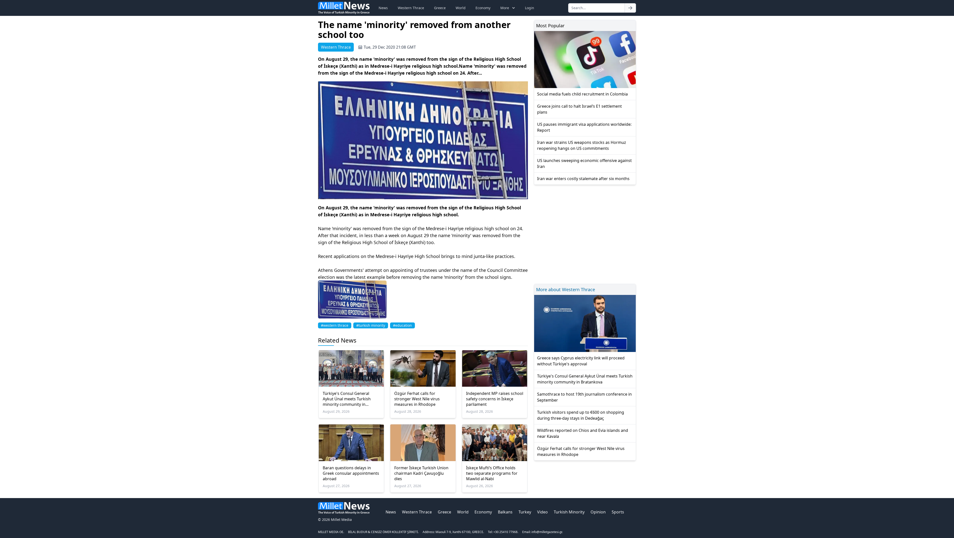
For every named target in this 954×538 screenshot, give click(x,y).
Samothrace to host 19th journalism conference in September (584, 397)
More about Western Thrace (565, 289)
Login (529, 7)
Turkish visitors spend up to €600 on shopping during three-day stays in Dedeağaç (580, 415)
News (383, 7)
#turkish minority (370, 325)
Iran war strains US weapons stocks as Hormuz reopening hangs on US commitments (581, 145)
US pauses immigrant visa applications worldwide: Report (584, 127)
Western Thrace (411, 7)
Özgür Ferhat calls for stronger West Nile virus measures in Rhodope (417, 399)
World (461, 7)
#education (402, 325)
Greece (440, 7)
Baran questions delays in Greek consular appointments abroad (351, 473)
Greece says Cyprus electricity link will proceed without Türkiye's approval (581, 361)
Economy (483, 7)
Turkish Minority (569, 512)
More (504, 7)
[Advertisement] (585, 233)
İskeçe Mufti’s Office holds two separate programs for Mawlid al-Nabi (491, 473)
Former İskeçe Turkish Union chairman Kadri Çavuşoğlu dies (421, 473)
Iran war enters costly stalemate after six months (583, 178)
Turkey (524, 512)
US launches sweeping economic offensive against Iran (584, 163)
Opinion (598, 512)
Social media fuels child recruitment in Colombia (582, 94)
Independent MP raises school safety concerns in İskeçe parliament (494, 399)
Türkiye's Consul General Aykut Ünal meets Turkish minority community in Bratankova (347, 399)
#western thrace (334, 325)
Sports (618, 512)
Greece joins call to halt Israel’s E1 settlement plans (579, 109)
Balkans (505, 512)
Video (542, 512)
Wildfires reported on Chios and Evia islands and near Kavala (582, 433)
